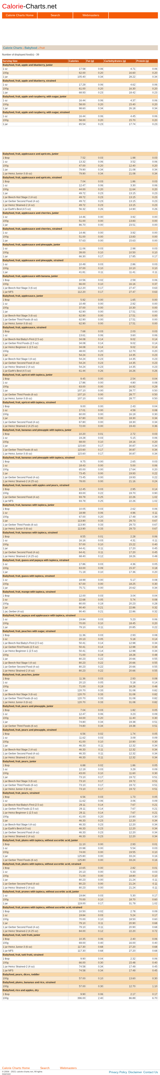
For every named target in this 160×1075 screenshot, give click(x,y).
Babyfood (31, 47)
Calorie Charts (12, 47)
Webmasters (90, 15)
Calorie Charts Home (20, 15)
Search (55, 15)
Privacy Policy (118, 1072)
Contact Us (150, 1072)
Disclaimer (135, 1072)
